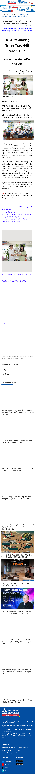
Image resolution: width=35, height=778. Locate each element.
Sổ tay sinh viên (6, 750)
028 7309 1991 (22, 740)
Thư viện (18, 750)
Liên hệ (18, 753)
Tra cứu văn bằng (7, 753)
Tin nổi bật (12, 14)
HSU (4, 356)
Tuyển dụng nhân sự (22, 747)
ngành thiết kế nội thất (14, 356)
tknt (24, 356)
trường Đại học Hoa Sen (14, 358)
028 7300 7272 (12, 740)
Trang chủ (4, 14)
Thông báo (5, 370)
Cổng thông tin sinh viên (8, 747)
